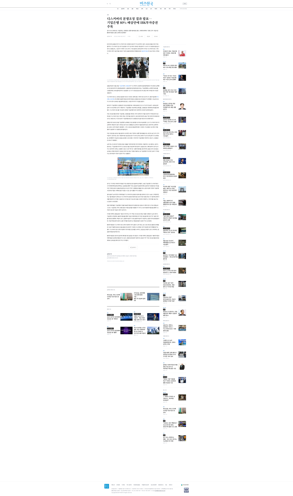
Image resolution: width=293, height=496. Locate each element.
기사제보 (123, 484)
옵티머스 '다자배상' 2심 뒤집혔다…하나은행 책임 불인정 (170, 256)
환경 (165, 8)
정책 (142, 8)
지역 (169, 8)
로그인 (185, 3)
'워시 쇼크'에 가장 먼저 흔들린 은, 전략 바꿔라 (169, 270)
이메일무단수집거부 (145, 484)
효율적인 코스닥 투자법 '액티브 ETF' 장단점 (170, 230)
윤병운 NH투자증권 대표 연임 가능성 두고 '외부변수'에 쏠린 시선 (170, 366)
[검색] (110, 4)
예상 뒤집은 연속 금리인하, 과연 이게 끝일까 (169, 161)
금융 (132, 8)
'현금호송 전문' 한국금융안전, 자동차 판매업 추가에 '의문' (169, 298)
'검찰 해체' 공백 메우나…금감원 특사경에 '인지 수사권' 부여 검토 (170, 354)
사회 (160, 8)
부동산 (137, 8)
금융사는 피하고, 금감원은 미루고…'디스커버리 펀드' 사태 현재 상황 (169, 328)
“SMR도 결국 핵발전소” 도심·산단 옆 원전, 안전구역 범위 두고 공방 (170, 424)
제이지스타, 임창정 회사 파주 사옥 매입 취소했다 (170, 65)
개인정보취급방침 (136, 484)
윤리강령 (118, 484)
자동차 (156, 8)
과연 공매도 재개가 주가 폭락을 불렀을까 (170, 146)
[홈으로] (106, 486)
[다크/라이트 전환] (107, 4)
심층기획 (122, 8)
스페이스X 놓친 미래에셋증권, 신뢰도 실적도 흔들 (169, 342)
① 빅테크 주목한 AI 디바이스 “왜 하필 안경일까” (169, 397)
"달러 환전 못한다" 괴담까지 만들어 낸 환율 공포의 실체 (170, 217)
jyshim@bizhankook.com (112, 257)
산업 (128, 8)
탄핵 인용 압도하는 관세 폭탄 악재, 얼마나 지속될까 (170, 133)
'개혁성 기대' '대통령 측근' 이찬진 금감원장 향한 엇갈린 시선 (169, 380)
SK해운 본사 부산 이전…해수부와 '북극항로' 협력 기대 (170, 91)
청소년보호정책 (153, 484)
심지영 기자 (109, 36)
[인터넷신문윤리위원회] (185, 485)
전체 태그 (170, 484)
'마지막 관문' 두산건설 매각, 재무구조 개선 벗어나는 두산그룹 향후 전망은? (170, 189)
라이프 (174, 8)
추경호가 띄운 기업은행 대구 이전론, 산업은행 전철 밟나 (170, 53)
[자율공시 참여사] (186, 490)
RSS (166, 484)
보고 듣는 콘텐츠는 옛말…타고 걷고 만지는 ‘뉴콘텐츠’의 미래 (170, 438)
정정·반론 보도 (160, 484)
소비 (151, 8)
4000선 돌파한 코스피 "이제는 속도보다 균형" (170, 120)
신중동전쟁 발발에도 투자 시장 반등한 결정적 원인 (170, 175)
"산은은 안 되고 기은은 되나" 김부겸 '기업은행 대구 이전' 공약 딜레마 (169, 77)
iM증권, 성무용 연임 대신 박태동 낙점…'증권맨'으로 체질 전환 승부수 (169, 106)
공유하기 (134, 247)
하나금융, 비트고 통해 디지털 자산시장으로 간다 (169, 410)
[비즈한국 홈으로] (146, 4)
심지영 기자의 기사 (111, 289)
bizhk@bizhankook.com (160, 490)
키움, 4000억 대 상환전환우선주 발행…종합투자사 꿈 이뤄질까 (170, 202)
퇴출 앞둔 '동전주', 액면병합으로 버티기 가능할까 (169, 242)
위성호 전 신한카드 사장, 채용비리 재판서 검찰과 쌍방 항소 (170, 312)
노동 (146, 8)
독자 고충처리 (129, 484)
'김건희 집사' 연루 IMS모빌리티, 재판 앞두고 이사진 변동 (168, 284)
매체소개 (113, 484)
